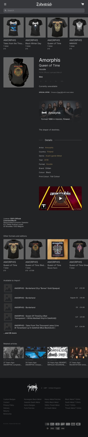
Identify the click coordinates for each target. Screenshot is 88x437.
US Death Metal (50, 408)
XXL (62, 81)
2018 (46, 160)
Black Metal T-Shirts (72, 399)
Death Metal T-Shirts (73, 402)
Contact (6, 402)
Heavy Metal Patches (52, 399)
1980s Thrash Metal (52, 405)
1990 (50, 119)
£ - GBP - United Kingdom (51, 388)
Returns (6, 411)
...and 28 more (10, 333)
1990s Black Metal (51, 402)
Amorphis (49, 147)
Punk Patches (29, 408)
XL (56, 81)
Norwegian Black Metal (32, 399)
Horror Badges (29, 405)
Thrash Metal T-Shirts (73, 408)
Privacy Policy (8, 405)
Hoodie (49, 164)
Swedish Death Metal (32, 402)
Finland (66, 119)
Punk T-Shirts (70, 405)
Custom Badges (9, 399)
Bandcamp (7, 414)
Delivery (6, 408)
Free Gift (60, 92)
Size (41, 77)
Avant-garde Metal (54, 156)
